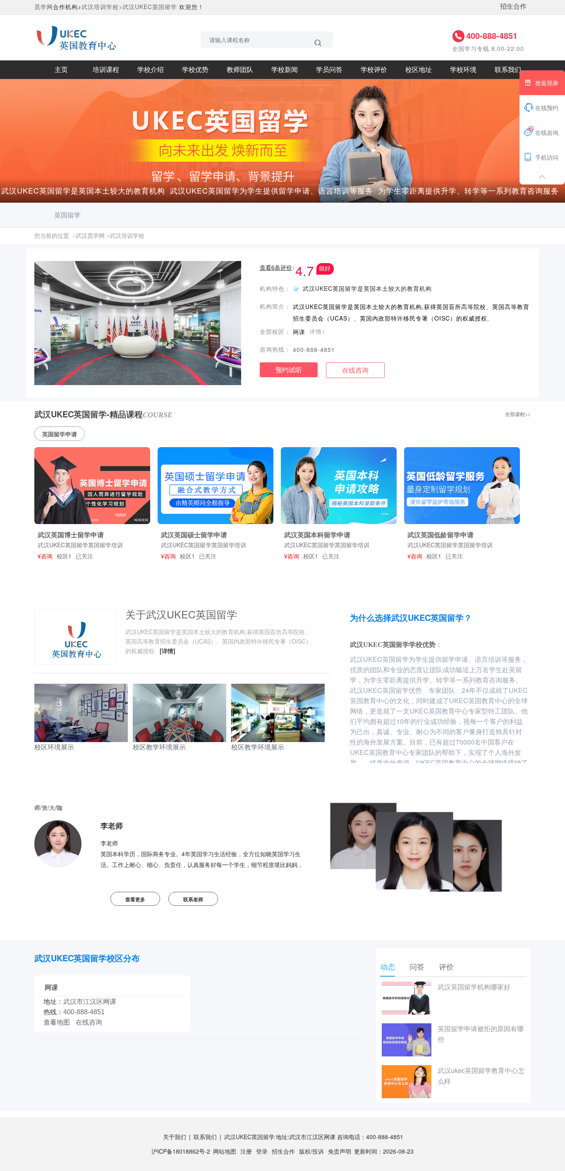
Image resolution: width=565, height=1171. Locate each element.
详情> (317, 331)
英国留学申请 (59, 434)
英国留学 (67, 215)
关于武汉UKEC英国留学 (181, 613)
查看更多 (135, 899)
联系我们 (508, 69)
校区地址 (418, 69)
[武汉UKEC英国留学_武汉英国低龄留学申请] (462, 485)
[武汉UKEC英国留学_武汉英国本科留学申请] (339, 485)
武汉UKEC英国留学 (149, 6)
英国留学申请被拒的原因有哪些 (481, 1034)
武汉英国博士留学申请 (71, 534)
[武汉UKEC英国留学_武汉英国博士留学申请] (92, 485)
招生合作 (513, 6)
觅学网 (43, 6)
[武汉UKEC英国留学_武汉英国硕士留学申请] (215, 485)
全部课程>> (518, 413)
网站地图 (224, 1151)
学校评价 (374, 69)
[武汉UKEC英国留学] (76, 37)
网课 (51, 987)
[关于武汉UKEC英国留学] (76, 638)
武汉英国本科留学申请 (317, 534)
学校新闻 (284, 69)
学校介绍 (150, 69)
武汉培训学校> (101, 6)
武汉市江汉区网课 (89, 1001)
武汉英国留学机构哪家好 (474, 986)
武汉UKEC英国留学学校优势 (393, 644)
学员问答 (329, 69)
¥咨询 (45, 556)
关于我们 (174, 1137)
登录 (262, 1151)
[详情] (167, 651)
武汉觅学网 (90, 236)
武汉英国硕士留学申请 (194, 534)
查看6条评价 (276, 267)
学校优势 (195, 69)
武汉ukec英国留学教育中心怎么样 (481, 1076)
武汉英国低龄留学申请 (440, 534)
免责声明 (339, 1151)
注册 (246, 1151)
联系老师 (193, 899)
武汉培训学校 (127, 236)
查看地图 (56, 1022)
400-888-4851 (491, 35)
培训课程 (106, 69)
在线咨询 (355, 370)
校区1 (64, 556)
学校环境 (463, 69)
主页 (61, 69)
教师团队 (240, 69)
